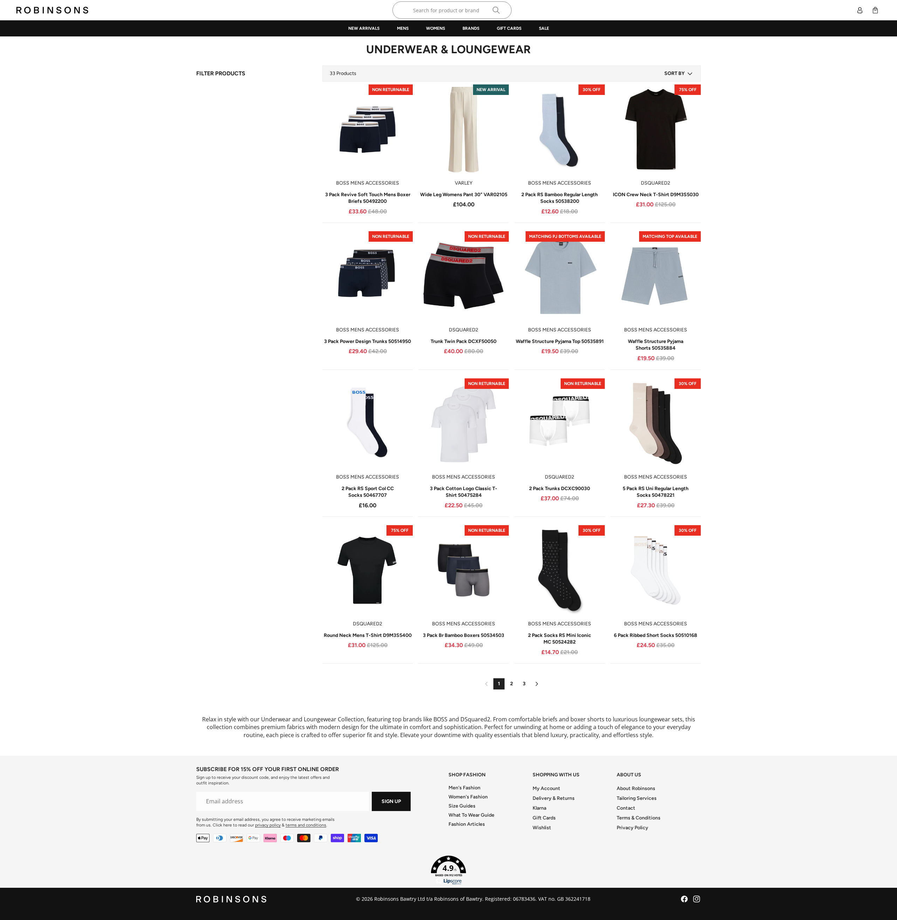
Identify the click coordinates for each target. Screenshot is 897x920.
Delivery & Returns (554, 798)
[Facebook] (684, 899)
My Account (546, 788)
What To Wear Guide (471, 815)
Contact (626, 808)
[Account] (860, 10)
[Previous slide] (332, 129)
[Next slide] (402, 129)
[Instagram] (696, 899)
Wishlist (542, 828)
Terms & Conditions (638, 818)
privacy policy (268, 825)
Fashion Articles (466, 824)
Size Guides (461, 806)
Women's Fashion (468, 797)
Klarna (539, 808)
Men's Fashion (464, 788)
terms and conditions (306, 825)
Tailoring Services (637, 798)
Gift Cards (544, 818)
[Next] (536, 684)
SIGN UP (391, 801)
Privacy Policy (632, 828)
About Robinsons (636, 788)
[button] (678, 73)
